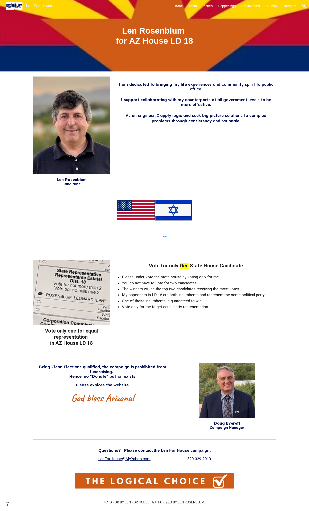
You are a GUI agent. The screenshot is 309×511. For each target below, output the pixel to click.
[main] (154, 36)
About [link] (192, 6)
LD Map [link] (271, 6)
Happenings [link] (227, 6)
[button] (304, 6)
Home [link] (178, 6)
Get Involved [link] (250, 6)
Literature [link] (289, 6)
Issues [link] (207, 6)
